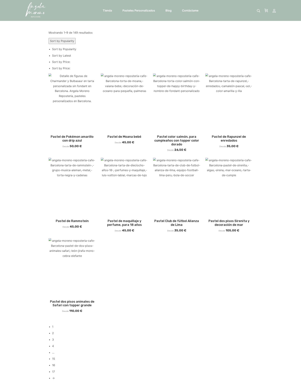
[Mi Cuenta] (274, 10)
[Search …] (258, 11)
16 (53, 365)
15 (53, 358)
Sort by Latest (61, 55)
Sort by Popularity (64, 49)
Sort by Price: (61, 62)
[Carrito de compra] (266, 11)
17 (53, 371)
